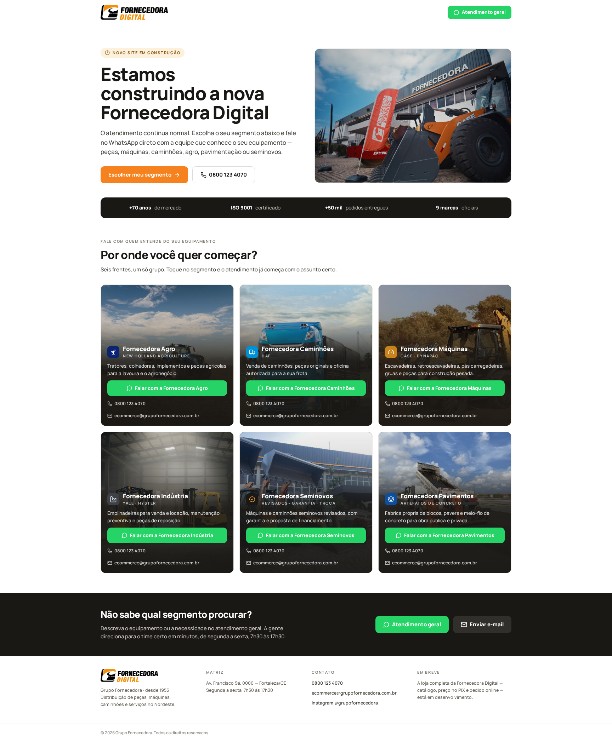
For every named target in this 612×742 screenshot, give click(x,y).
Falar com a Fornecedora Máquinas (449, 388)
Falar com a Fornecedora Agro (171, 388)
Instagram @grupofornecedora (345, 703)
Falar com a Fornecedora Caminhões (310, 388)
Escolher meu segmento (139, 174)
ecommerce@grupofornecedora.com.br (156, 416)
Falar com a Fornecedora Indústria (171, 535)
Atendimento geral (484, 12)
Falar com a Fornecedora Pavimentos (449, 535)
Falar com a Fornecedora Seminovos (310, 535)
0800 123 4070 (228, 174)
